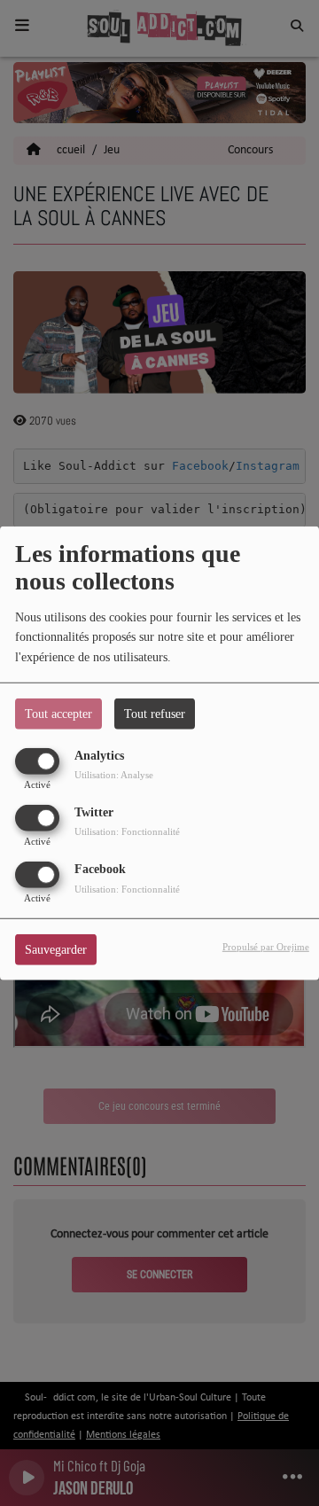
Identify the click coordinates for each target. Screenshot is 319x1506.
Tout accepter (58, 713)
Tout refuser (154, 713)
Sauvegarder (56, 949)
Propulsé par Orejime (265, 946)
